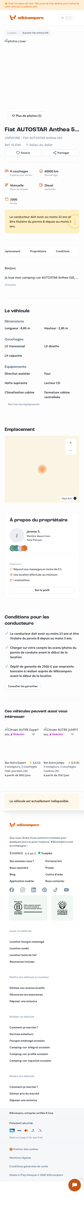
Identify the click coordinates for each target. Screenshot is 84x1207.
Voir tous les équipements (23, 404)
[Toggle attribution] (75, 498)
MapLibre (67, 498)
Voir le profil (42, 590)
